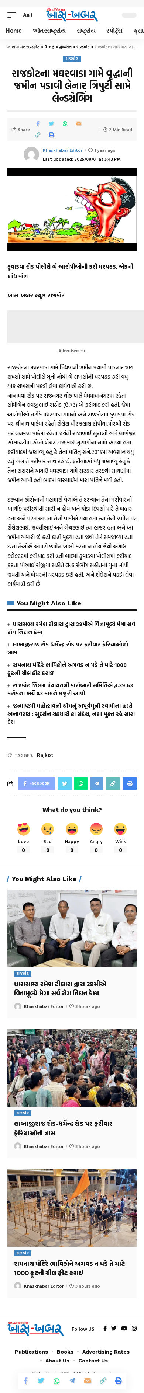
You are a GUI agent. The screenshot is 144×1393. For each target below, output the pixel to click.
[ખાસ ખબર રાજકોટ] (72, 15)
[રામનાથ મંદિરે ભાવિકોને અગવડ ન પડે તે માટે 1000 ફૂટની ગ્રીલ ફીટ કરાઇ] (72, 1208)
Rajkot (45, 755)
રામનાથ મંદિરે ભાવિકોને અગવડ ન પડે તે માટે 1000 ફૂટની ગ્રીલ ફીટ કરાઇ (67, 669)
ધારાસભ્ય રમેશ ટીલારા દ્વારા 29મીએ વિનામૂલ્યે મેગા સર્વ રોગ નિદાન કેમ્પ (71, 628)
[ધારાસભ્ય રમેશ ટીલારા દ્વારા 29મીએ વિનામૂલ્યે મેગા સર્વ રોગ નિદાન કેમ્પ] (72, 928)
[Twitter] (114, 1329)
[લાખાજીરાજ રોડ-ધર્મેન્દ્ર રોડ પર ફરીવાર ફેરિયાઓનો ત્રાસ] (72, 1068)
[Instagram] (134, 1329)
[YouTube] (124, 1329)
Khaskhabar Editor (63, 150)
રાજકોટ (72, 59)
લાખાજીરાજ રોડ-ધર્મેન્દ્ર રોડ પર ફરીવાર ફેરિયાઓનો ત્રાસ (67, 648)
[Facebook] (105, 1329)
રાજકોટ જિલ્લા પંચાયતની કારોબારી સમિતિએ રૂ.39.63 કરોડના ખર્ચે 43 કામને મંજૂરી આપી (70, 689)
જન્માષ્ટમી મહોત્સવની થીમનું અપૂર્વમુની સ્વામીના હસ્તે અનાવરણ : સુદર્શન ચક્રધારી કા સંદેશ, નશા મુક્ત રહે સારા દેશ (71, 714)
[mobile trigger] (13, 15)
